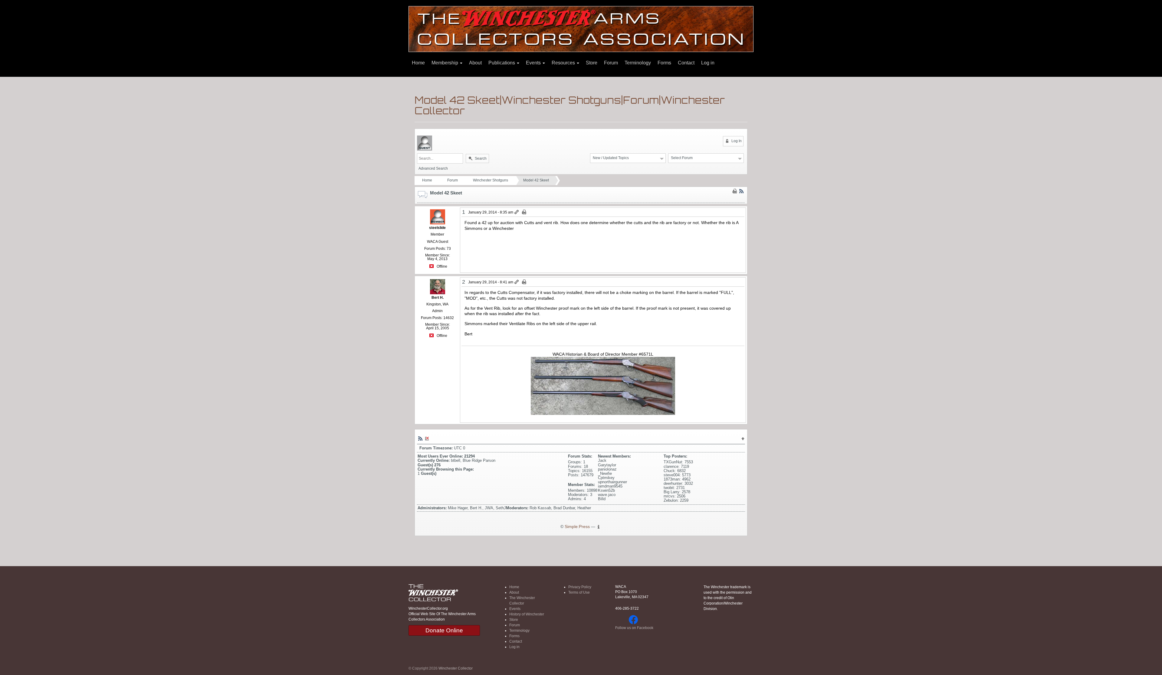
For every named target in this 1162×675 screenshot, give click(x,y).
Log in (707, 62)
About (475, 62)
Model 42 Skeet (536, 180)
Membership (445, 62)
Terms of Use (579, 592)
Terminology (638, 62)
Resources (564, 62)
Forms (664, 62)
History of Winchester (526, 614)
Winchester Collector (455, 668)
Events (534, 62)
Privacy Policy (579, 587)
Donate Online (444, 630)
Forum (611, 62)
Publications (502, 62)
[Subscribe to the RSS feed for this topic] (741, 191)
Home (418, 62)
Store (591, 62)
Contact (686, 62)
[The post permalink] (517, 212)
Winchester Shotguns (490, 180)
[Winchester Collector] (581, 28)
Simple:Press (577, 526)
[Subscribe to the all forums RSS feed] (420, 438)
